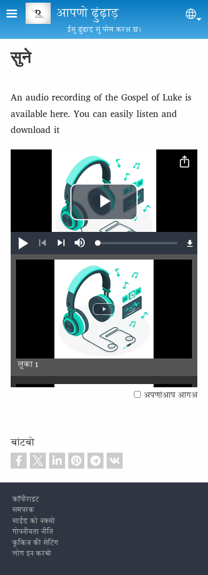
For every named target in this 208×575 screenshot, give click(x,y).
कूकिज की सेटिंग (35, 543)
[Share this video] (184, 162)
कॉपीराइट (25, 500)
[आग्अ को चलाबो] (61, 243)
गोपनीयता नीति (32, 532)
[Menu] (18, 14)
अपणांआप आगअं (170, 396)
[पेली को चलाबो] (42, 243)
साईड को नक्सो (33, 522)
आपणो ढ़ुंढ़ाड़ (87, 14)
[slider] (137, 243)
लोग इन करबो (31, 554)
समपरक (23, 510)
